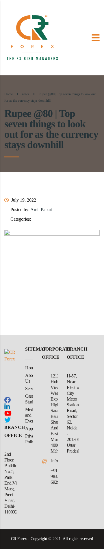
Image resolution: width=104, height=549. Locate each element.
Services (32, 388)
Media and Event (30, 415)
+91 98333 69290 (56, 476)
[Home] (33, 37)
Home (8, 94)
